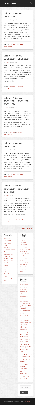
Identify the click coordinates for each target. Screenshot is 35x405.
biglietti (21, 286)
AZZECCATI (7, 241)
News (5, 276)
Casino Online (8, 274)
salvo (6, 20)
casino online (26, 306)
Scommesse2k (10, 3)
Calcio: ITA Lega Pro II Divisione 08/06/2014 (24, 262)
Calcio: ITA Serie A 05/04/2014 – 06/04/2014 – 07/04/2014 (17, 188)
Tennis (5, 271)
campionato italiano (23, 301)
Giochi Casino (8, 278)
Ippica (5, 269)
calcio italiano (26, 298)
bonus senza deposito (24, 296)
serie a (27, 371)
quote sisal (25, 347)
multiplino (22, 322)
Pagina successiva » (27, 228)
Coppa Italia (7, 252)
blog (24, 286)
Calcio (17, 44)
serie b (22, 374)
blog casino (27, 286)
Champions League (9, 249)
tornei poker (22, 376)
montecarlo (26, 320)
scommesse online (24, 365)
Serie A (21, 44)
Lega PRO (7, 256)
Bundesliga (7, 247)
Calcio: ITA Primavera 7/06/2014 (23, 269)
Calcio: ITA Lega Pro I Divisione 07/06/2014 (24, 256)
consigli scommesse (25, 309)
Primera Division (8, 260)
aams (20, 284)
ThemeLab (27, 401)
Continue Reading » (8, 46)
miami (21, 320)
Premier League (8, 258)
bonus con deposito (26, 293)
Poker (5, 280)
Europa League (8, 254)
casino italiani (24, 303)
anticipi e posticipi (25, 284)
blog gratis (22, 289)
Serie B (6, 265)
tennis (27, 373)
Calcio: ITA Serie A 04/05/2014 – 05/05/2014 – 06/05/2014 (17, 101)
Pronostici (7, 238)
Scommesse (12, 44)
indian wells (24, 318)
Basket (6, 267)
